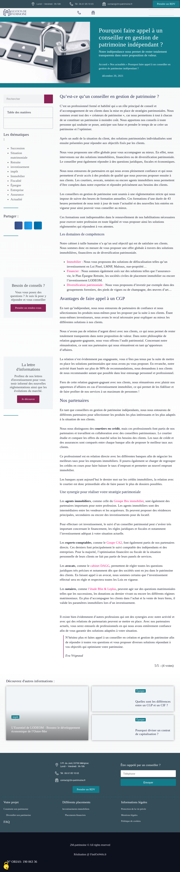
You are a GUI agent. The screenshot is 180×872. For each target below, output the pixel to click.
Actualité (16, 199)
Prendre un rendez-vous (28, 307)
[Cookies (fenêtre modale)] (6, 866)
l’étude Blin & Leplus (102, 589)
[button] (171, 12)
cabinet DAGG (100, 565)
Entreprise (17, 190)
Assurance (17, 194)
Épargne (16, 185)
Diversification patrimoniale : (85, 285)
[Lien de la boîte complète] (47, 713)
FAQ (7, 822)
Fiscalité (16, 180)
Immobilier (18, 176)
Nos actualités (117, 64)
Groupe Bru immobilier (129, 501)
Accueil (103, 64)
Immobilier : (75, 261)
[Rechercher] (48, 99)
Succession (18, 148)
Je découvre (28, 399)
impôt (14, 171)
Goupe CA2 (114, 542)
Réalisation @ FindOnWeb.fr (90, 854)
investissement (20, 167)
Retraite (16, 162)
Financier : (74, 271)
